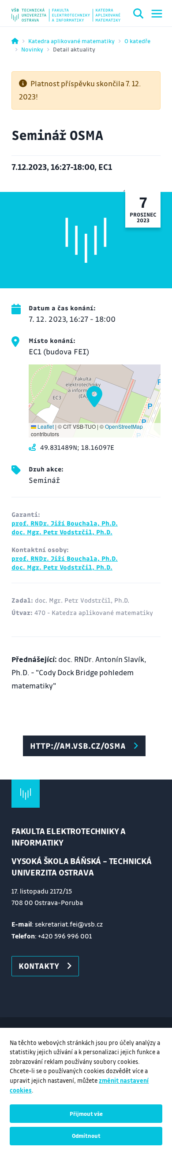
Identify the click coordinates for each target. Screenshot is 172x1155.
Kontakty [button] (39, 966)
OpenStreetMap (124, 426)
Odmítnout (86, 1135)
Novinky (32, 49)
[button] (94, 396)
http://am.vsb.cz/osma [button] (78, 745)
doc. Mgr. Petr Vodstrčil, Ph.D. (61, 532)
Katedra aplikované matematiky (71, 40)
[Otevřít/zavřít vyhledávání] (138, 15)
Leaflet (45, 426)
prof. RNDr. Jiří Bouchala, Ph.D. (64, 523)
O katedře (137, 40)
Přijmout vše (86, 1113)
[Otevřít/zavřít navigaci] (156, 14)
